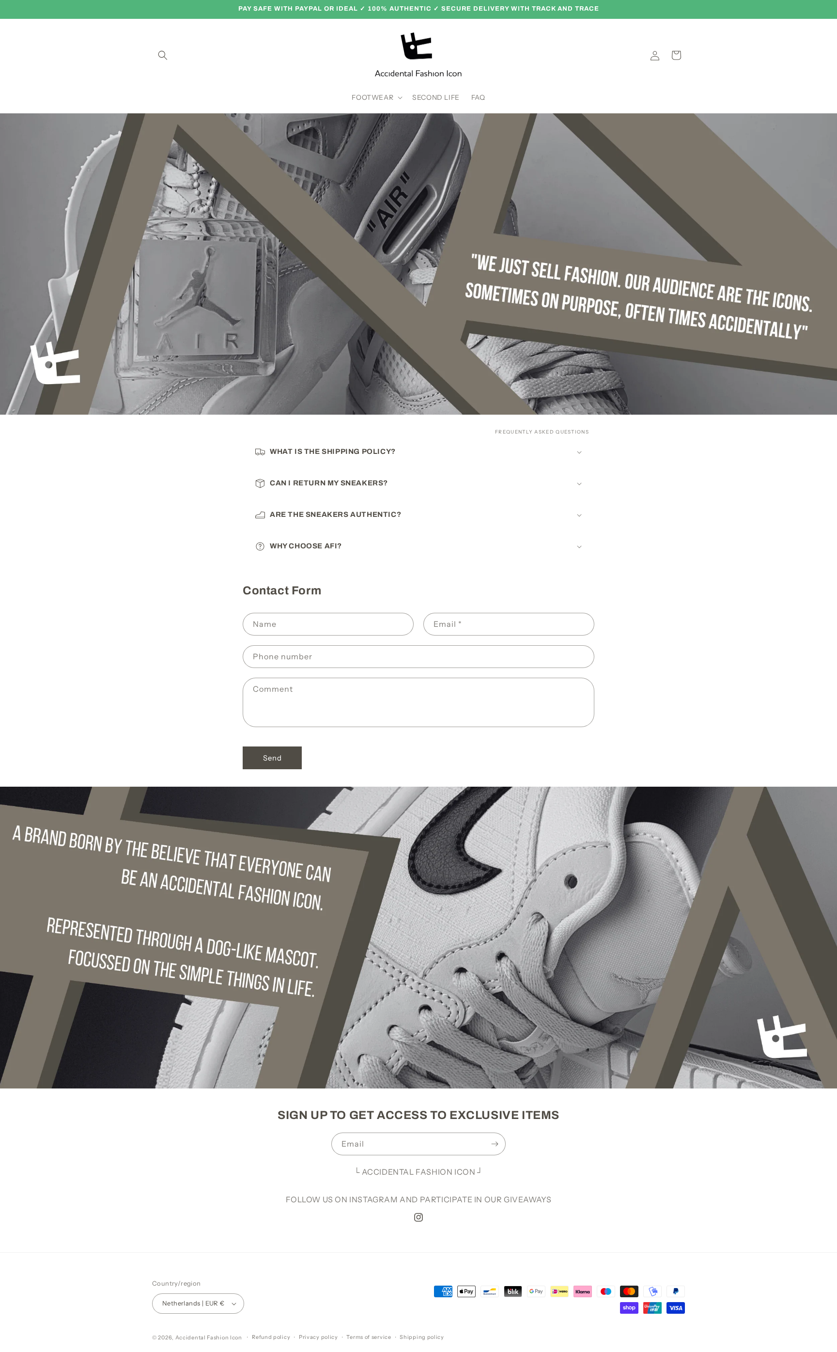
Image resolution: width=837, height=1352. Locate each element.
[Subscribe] (494, 1144)
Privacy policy (318, 1337)
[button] (162, 55)
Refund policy (271, 1337)
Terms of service (368, 1337)
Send (272, 757)
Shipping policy (422, 1337)
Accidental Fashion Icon (208, 1337)
